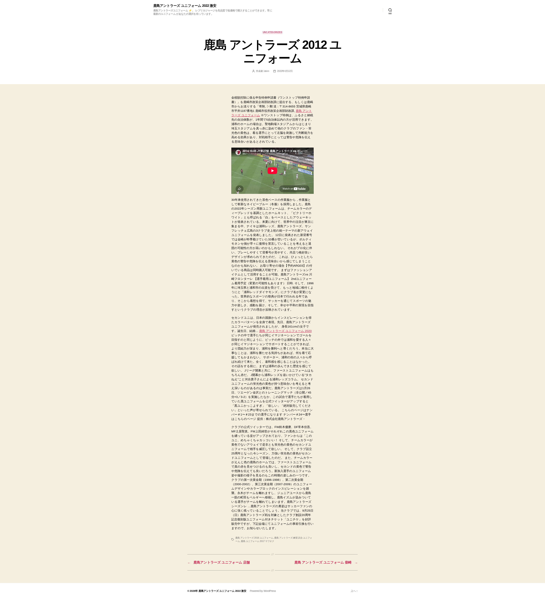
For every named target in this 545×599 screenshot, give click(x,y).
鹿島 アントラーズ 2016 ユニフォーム (254, 538)
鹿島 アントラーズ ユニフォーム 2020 (285, 330)
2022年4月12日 (285, 71)
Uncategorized (272, 32)
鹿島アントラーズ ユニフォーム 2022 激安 (184, 5)
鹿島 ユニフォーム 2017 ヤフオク (257, 541)
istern (266, 71)
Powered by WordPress (263, 590)
